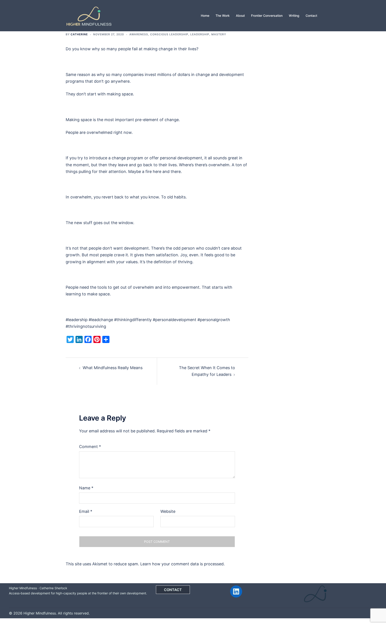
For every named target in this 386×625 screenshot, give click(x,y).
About (240, 15)
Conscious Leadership (169, 34)
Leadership (199, 34)
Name (86, 488)
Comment (90, 446)
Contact (311, 15)
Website (167, 511)
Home (205, 15)
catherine (79, 34)
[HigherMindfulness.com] (89, 15)
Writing (294, 15)
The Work (223, 15)
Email (85, 511)
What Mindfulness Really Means (113, 367)
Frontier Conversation (267, 15)
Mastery (218, 34)
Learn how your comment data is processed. (182, 564)
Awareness (138, 34)
